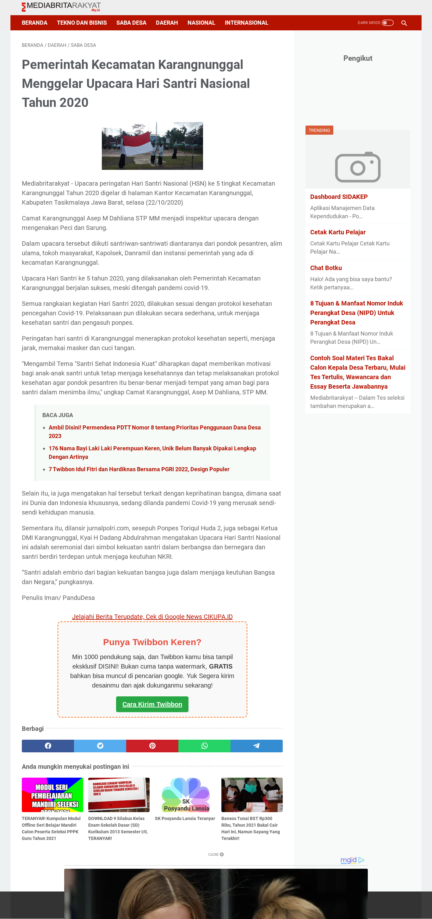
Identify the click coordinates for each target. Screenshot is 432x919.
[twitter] (100, 746)
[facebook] (48, 746)
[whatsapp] (204, 746)
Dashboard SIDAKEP (339, 196)
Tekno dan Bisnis (82, 23)
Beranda (34, 23)
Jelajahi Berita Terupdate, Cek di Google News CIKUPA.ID (152, 616)
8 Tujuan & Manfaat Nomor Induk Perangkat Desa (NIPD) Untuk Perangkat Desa (356, 312)
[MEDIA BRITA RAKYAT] (65, 7)
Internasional (246, 23)
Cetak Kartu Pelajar (338, 232)
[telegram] (257, 746)
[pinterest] (152, 746)
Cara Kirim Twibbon (152, 704)
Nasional (201, 23)
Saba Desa (131, 23)
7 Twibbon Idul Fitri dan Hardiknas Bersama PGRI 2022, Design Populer (139, 469)
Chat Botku (326, 267)
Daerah (167, 23)
